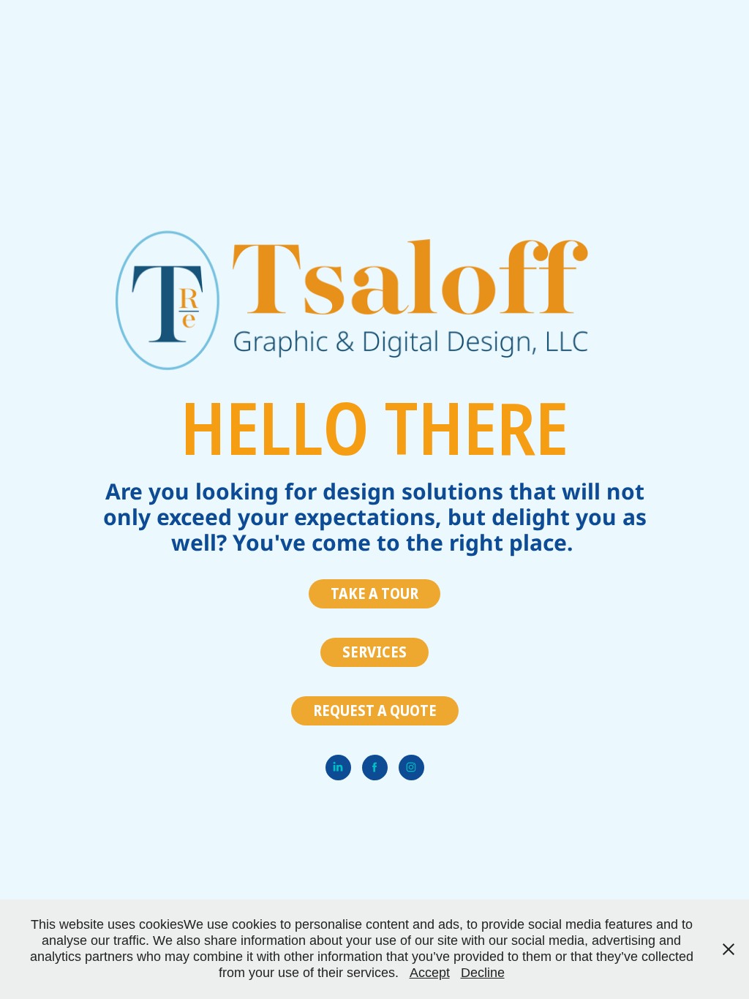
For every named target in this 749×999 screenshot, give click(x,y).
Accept (430, 972)
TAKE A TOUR (374, 593)
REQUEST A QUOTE (375, 710)
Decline (483, 972)
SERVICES (374, 652)
